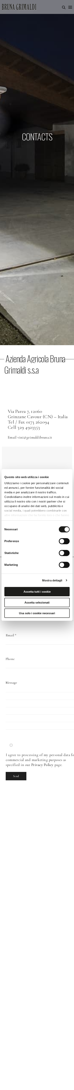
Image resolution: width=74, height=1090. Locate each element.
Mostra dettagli (52, 580)
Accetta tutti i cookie (37, 591)
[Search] (63, 7)
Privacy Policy (42, 765)
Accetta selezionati (37, 602)
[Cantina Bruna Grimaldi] (19, 7)
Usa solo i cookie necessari (37, 613)
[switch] (64, 541)
